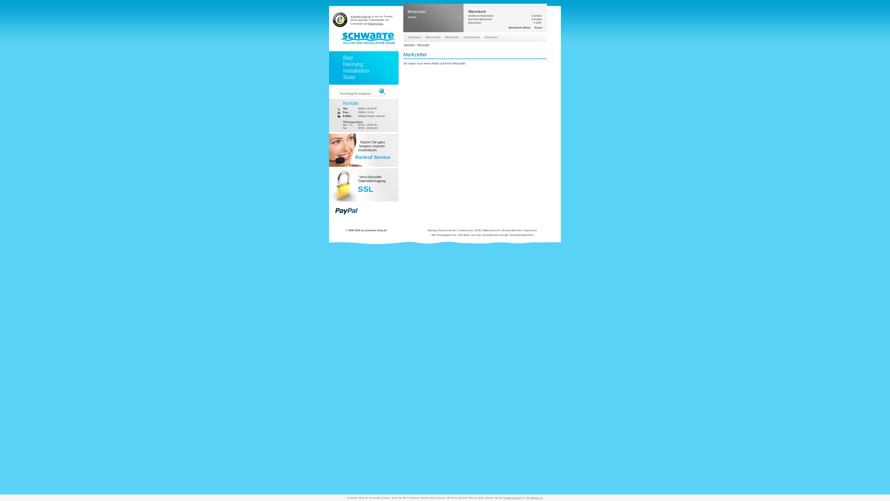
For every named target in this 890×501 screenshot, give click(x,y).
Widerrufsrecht (491, 230)
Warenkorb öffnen (520, 27)
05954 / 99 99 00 (367, 108)
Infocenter (491, 37)
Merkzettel (452, 37)
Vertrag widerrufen (512, 230)
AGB (478, 230)
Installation (356, 70)
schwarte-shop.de (360, 16)
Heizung (353, 64)
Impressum (530, 230)
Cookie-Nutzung (512, 497)
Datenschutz (466, 230)
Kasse (538, 27)
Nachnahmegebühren (521, 235)
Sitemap (431, 230)
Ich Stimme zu (535, 497)
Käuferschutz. (376, 23)
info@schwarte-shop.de (371, 116)
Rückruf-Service (448, 230)
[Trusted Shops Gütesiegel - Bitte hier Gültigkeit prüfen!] (340, 19)
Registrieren (472, 37)
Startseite (414, 37)
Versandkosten (490, 235)
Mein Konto (433, 37)
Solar (349, 77)
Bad (348, 58)
